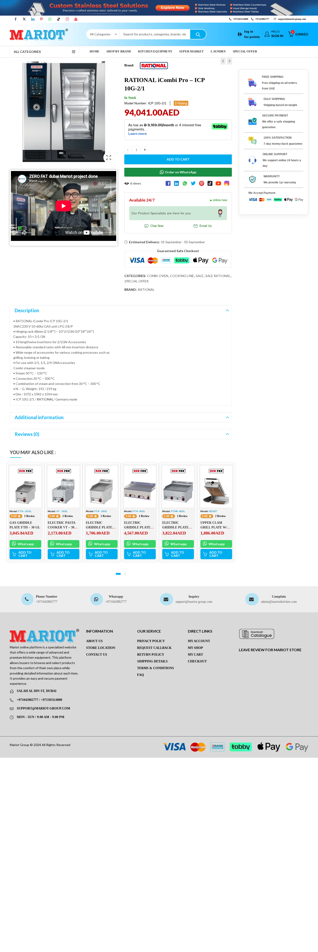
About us (94, 641)
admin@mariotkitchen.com (279, 601)
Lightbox (108, 157)
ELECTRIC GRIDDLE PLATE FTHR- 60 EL (175, 527)
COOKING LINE (182, 276)
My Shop (195, 648)
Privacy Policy (151, 641)
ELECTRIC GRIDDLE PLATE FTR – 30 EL (99, 527)
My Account (199, 641)
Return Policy (150, 654)
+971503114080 (240, 19)
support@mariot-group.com (194, 601)
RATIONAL (45, 399)
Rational (146, 289)
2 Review (67, 516)
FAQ (140, 675)
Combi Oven (157, 276)
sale (199, 276)
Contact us (96, 654)
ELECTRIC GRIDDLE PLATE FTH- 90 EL (137, 527)
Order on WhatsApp (180, 172)
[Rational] (154, 65)
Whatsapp (25, 544)
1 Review (29, 516)
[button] (118, 574)
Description (27, 310)
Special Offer (137, 281)
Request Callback (154, 648)
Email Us (206, 226)
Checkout (197, 661)
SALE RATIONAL (217, 276)
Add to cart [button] (24, 554)
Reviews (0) (27, 434)
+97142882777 (262, 19)
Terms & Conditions (155, 668)
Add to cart (178, 159)
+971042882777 (46, 601)
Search (198, 34)
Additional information (39, 417)
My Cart (195, 654)
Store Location (100, 648)
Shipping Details (152, 661)
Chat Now (156, 226)
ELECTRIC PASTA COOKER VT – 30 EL (61, 527)
